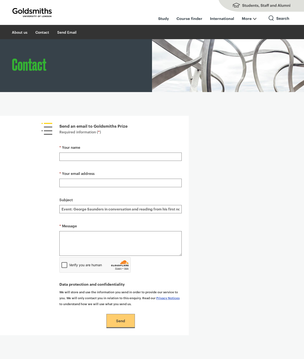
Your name (69, 147)
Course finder (189, 18)
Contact (42, 32)
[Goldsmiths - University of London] (32, 12)
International (222, 18)
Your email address (77, 173)
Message (68, 225)
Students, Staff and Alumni (256, 6)
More (247, 18)
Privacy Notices (168, 298)
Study (163, 18)
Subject (66, 199)
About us (19, 32)
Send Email (66, 32)
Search (279, 22)
